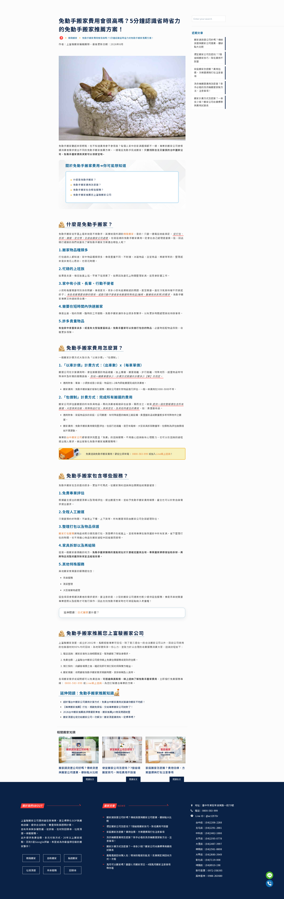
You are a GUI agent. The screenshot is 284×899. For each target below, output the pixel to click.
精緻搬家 (129, 234)
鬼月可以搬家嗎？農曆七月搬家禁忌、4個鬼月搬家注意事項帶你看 (138, 866)
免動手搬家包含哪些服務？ (88, 189)
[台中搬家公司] (62, 38)
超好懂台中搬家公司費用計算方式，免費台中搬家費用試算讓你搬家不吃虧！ (104, 702)
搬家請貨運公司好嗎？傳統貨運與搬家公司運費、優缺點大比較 (208, 43)
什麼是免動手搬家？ (84, 179)
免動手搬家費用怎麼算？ (87, 184)
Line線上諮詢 (163, 454)
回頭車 (72, 870)
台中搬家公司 (74, 437)
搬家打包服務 (66, 533)
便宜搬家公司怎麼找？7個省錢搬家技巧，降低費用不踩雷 (208, 57)
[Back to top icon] (269, 893)
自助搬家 (52, 858)
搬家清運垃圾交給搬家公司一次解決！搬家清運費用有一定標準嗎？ (99, 717)
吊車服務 (52, 870)
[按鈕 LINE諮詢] (269, 875)
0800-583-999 (140, 454)
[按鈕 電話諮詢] (269, 883)
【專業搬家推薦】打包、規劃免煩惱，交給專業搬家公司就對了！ (98, 707)
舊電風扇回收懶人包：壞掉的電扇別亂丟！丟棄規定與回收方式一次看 (139, 857)
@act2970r (212, 816)
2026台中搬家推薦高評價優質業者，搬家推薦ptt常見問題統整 (96, 712)
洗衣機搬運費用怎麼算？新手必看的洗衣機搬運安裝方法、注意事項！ (208, 87)
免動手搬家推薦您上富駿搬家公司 (92, 194)
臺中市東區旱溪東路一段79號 (218, 805)
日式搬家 (83, 612)
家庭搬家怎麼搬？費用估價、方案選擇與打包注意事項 (208, 72)
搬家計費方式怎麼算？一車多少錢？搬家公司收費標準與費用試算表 (208, 101)
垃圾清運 (31, 870)
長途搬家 (73, 858)
